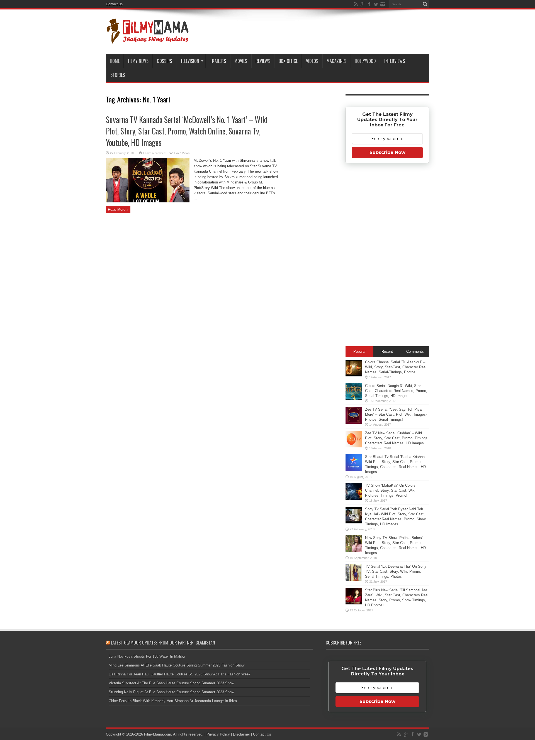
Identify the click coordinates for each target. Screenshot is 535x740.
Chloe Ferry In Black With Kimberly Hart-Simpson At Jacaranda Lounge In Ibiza (173, 701)
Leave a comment (154, 153)
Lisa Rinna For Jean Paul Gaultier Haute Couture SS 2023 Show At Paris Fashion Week (180, 674)
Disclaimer (241, 734)
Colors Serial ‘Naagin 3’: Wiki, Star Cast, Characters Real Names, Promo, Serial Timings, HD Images (396, 391)
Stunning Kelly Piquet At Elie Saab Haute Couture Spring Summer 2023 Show (171, 692)
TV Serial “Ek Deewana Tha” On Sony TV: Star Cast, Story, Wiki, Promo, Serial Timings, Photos (395, 571)
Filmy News (138, 61)
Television (189, 61)
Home (115, 61)
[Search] (425, 4)
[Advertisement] (311, 182)
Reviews (263, 61)
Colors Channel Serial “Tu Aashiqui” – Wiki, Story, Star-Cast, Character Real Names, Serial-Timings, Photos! (395, 367)
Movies (240, 61)
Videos (312, 61)
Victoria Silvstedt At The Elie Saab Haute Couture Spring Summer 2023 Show (171, 683)
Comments (415, 351)
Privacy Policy (218, 734)
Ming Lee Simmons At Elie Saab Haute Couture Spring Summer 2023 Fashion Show (176, 665)
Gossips (164, 61)
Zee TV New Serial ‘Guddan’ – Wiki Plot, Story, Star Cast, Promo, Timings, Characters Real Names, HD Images (397, 438)
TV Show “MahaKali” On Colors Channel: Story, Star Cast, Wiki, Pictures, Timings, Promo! (391, 490)
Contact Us (114, 4)
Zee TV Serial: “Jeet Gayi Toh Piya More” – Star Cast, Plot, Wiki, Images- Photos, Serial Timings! (396, 414)
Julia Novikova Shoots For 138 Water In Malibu (147, 656)
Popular (359, 351)
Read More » (118, 209)
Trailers (218, 61)
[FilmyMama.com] (147, 40)
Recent (387, 351)
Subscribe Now (387, 152)
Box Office (288, 61)
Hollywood (365, 61)
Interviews (394, 61)
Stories (117, 75)
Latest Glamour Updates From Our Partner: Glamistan (163, 642)
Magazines (336, 61)
